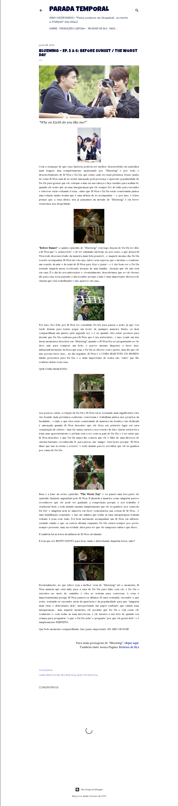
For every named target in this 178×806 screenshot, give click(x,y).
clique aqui (131, 643)
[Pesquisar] (137, 9)
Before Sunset (53, 675)
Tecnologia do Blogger (92, 789)
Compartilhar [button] (46, 670)
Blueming (71, 675)
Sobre (53, 28)
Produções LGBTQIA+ (72, 28)
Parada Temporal (79, 9)
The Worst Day (90, 675)
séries (79, 675)
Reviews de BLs (97, 28)
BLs (63, 675)
